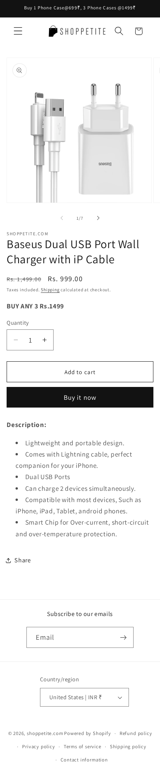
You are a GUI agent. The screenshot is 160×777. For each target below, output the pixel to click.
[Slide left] (61, 218)
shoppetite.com (45, 733)
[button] (18, 31)
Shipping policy (128, 746)
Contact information (84, 759)
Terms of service (82, 746)
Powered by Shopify (87, 733)
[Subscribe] (124, 637)
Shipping (50, 289)
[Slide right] (98, 218)
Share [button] (22, 560)
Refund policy (136, 733)
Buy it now (80, 397)
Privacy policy (38, 746)
